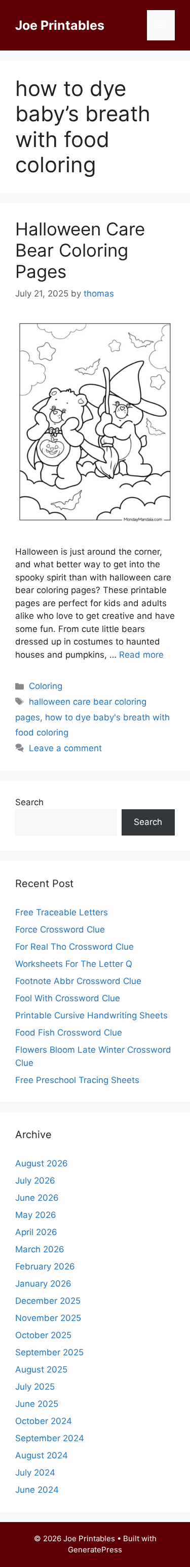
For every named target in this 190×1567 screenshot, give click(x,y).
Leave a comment (65, 748)
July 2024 (35, 1472)
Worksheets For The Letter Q (73, 964)
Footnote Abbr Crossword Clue (78, 981)
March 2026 (39, 1249)
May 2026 (35, 1215)
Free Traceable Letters (61, 912)
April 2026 (36, 1232)
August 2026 (41, 1163)
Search (29, 802)
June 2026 (37, 1198)
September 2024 (49, 1438)
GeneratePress (95, 1549)
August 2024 (41, 1455)
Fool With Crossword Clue (67, 998)
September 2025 (49, 1352)
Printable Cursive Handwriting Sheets (91, 1015)
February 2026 (45, 1266)
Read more (141, 655)
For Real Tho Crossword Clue (74, 947)
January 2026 (43, 1284)
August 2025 (41, 1369)
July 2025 (35, 1387)
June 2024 (37, 1490)
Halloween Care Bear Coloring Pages (80, 250)
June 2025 (36, 1404)
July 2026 (35, 1181)
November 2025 (48, 1318)
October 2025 (43, 1335)
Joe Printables (59, 25)
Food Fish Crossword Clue (68, 1032)
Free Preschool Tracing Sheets (77, 1080)
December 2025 (48, 1301)
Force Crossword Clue (60, 929)
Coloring (45, 686)
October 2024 (43, 1421)
